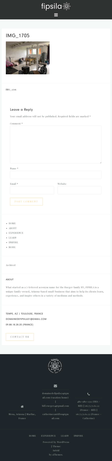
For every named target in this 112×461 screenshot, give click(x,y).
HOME (12, 223)
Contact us (19, 336)
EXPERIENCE (48, 435)
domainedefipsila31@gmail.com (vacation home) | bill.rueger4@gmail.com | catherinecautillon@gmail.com (55, 406)
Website (62, 183)
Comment (16, 123)
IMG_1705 (11, 89)
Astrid (56, 450)
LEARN (65, 435)
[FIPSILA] (55, 366)
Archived (11, 265)
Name (14, 168)
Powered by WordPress (56, 442)
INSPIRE (78, 435)
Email (14, 183)
